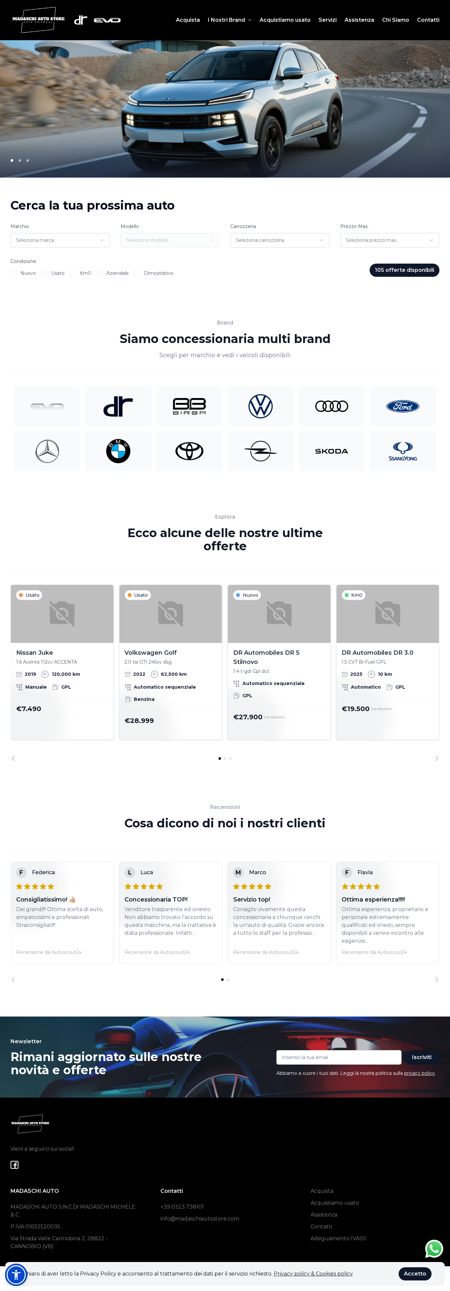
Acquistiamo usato (285, 20)
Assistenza (359, 20)
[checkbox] (13, 273)
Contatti (428, 20)
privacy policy (419, 1073)
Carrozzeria (243, 226)
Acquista (188, 20)
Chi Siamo (395, 20)
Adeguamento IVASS (338, 1238)
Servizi (328, 20)
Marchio (20, 226)
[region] (225, 673)
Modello (130, 226)
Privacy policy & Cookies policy (313, 1274)
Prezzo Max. (354, 226)
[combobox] (60, 240)
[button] (16, 1274)
